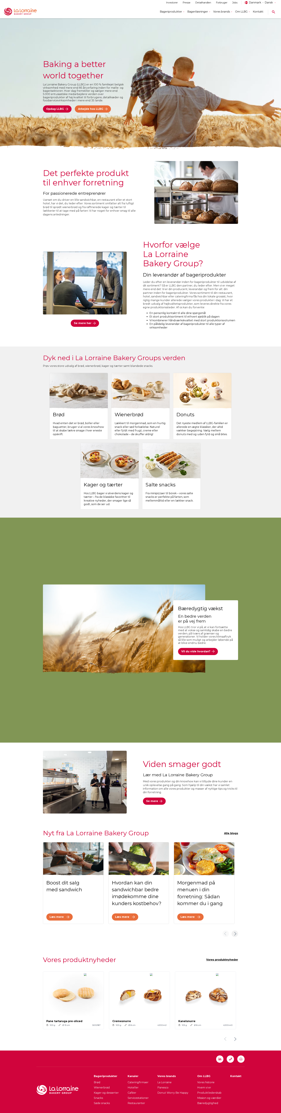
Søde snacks (102, 1103)
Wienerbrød (102, 1087)
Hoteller (133, 1087)
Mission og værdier (209, 1097)
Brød (97, 1082)
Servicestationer (138, 1097)
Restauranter (136, 1103)
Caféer (132, 1092)
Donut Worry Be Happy (172, 1092)
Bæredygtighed (207, 1103)
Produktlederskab (209, 1092)
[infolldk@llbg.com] (241, 1059)
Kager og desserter (106, 1092)
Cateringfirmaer (138, 1082)
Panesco (162, 1087)
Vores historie (205, 1082)
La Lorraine (164, 1082)
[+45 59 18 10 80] (230, 1059)
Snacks (98, 1097)
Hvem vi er (204, 1087)
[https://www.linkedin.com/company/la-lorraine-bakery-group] (219, 1059)
